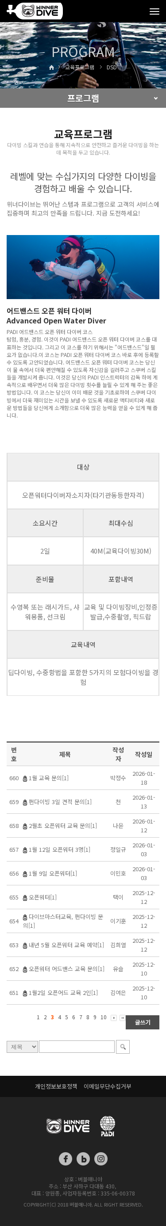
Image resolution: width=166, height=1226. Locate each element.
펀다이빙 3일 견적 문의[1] (60, 801)
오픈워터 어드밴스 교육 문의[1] (66, 968)
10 (103, 1017)
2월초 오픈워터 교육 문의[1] (63, 825)
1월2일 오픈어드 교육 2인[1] (63, 992)
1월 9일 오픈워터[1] (53, 873)
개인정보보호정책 (56, 1086)
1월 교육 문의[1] (49, 778)
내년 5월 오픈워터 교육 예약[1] (66, 945)
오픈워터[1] (43, 897)
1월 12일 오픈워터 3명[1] (59, 849)
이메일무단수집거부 (107, 1086)
